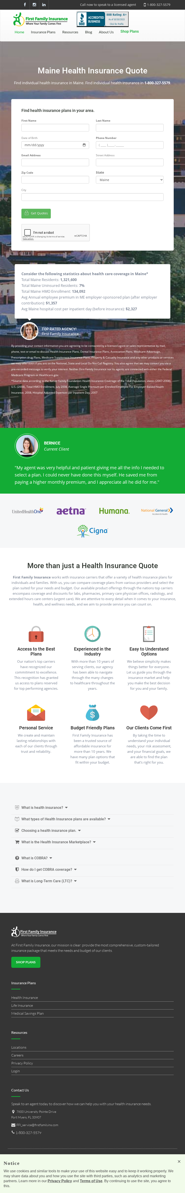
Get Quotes (39, 213)
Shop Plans (129, 31)
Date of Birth (29, 138)
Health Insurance (24, 997)
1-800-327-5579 (158, 4)
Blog (88, 32)
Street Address (105, 155)
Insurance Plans (43, 32)
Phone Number (106, 138)
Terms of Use (91, 1181)
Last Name (103, 120)
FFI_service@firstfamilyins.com (37, 1125)
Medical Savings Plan (27, 1013)
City (23, 190)
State (100, 172)
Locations (18, 1047)
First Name (28, 120)
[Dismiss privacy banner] (179, 1161)
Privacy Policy (22, 1063)
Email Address (31, 155)
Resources (70, 32)
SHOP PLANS (26, 962)
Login (15, 1071)
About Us (106, 32)
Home (19, 32)
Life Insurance (22, 1005)
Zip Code (27, 173)
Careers (17, 1055)
